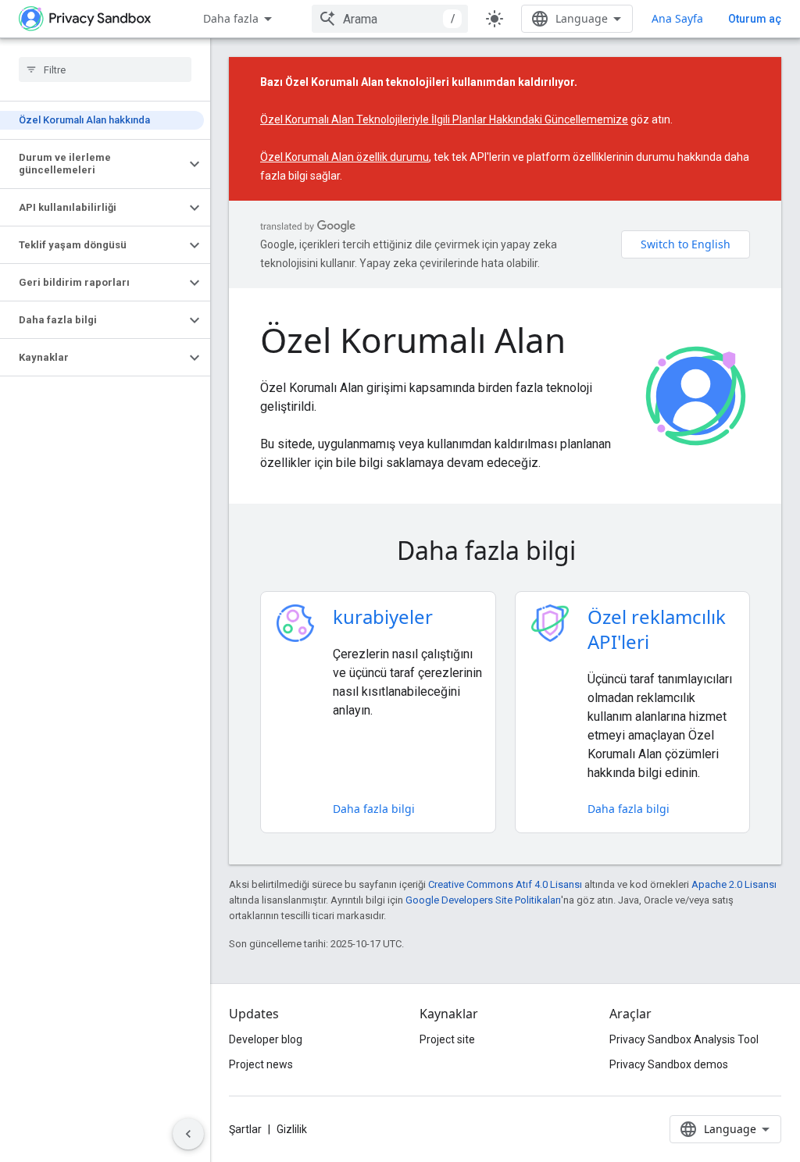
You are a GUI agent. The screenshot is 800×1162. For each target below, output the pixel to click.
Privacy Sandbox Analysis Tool (684, 1039)
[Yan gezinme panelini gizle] (188, 1134)
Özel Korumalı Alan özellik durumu (344, 157)
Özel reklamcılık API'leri (657, 629)
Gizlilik (292, 1129)
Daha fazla (231, 18)
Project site (447, 1039)
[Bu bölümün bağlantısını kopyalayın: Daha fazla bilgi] (597, 553)
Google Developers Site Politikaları (483, 900)
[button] (92, 164)
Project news (261, 1064)
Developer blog (265, 1039)
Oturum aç (754, 18)
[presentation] (505, 550)
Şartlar (245, 1129)
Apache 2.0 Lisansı (734, 884)
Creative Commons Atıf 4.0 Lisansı (505, 884)
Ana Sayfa (677, 18)
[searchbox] (105, 69)
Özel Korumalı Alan (413, 339)
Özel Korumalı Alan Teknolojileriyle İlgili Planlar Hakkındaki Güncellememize (444, 119)
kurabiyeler (383, 616)
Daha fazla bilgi (374, 808)
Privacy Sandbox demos (668, 1064)
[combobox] (390, 19)
